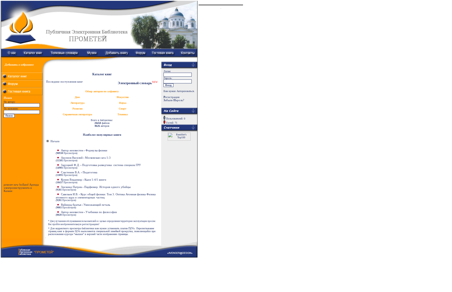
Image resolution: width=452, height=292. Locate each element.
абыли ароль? (173, 100)
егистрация (171, 97)
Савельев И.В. (69, 194)
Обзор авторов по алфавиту (102, 91)
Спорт (122, 108)
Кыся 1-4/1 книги (95, 179)
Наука (122, 102)
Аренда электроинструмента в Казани (21, 187)
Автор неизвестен (72, 150)
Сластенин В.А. (70, 172)
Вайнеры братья (71, 204)
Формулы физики (96, 150)
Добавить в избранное (19, 64)
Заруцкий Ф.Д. (70, 165)
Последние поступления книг (64, 81)
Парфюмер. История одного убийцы (107, 186)
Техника (122, 114)
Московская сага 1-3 (98, 157)
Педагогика (90, 172)
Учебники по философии (101, 212)
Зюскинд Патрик (71, 186)
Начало (55, 141)
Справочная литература (77, 114)
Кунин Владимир (71, 179)
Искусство (123, 97)
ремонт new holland (16, 184)
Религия (77, 108)
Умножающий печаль (96, 204)
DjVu (131, 228)
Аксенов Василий (72, 157)
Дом (77, 97)
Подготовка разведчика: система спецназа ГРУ (111, 165)
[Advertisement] (22, 151)
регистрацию (90, 224)
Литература (77, 102)
